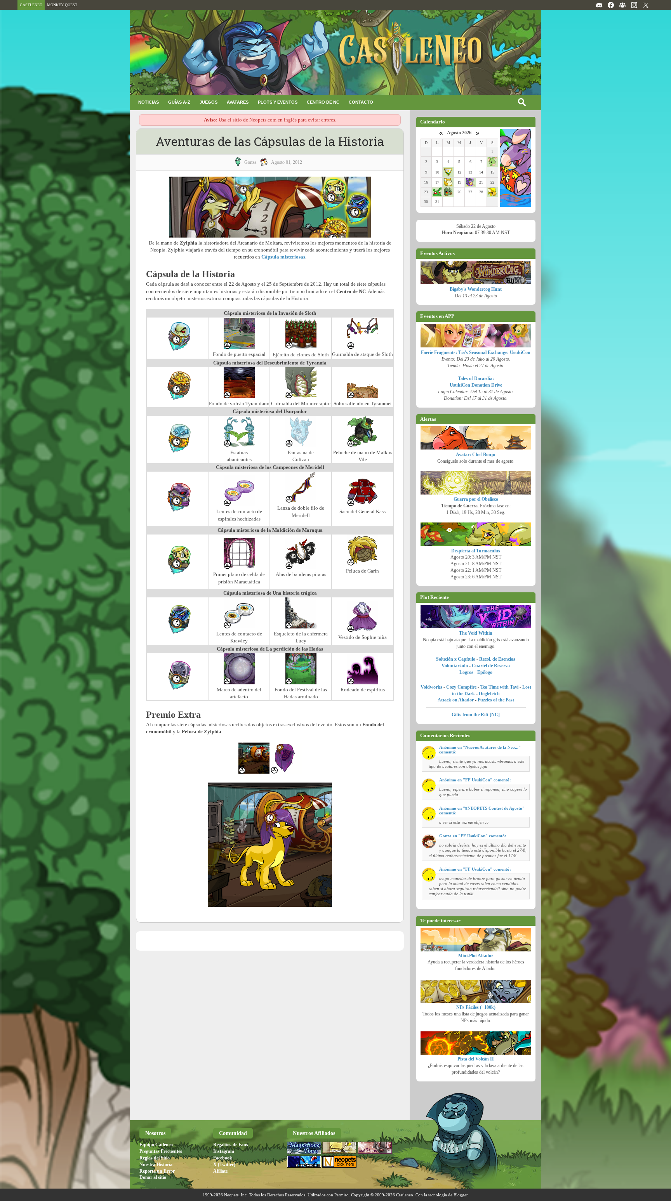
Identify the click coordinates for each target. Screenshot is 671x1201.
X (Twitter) (224, 1164)
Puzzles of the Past (496, 700)
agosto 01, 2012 (286, 162)
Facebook (222, 1158)
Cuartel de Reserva (491, 665)
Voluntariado (455, 665)
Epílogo (484, 672)
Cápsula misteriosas (283, 257)
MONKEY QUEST (62, 5)
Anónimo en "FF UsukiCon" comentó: (475, 780)
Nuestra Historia (155, 1164)
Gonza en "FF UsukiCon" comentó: (472, 835)
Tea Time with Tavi (499, 687)
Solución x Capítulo (455, 659)
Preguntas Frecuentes (160, 1151)
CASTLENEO (31, 5)
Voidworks (431, 687)
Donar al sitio (152, 1177)
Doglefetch (489, 693)
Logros (466, 672)
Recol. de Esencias (497, 659)
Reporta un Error (157, 1171)
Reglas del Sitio (154, 1158)
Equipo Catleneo (156, 1144)
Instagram (223, 1151)
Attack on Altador (456, 700)
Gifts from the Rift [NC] (476, 714)
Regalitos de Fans (230, 1144)
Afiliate (220, 1171)
